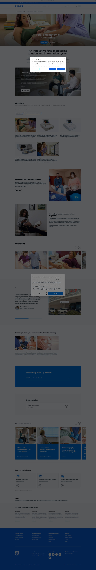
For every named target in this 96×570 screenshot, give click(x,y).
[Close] (65, 58)
